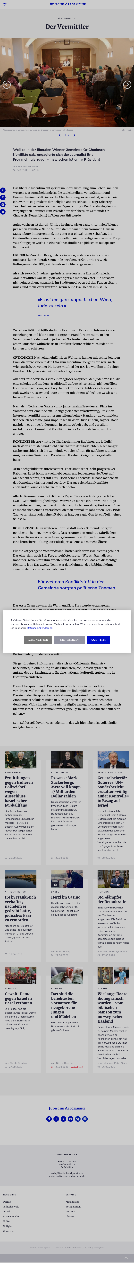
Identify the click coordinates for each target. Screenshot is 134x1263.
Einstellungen (69, 640)
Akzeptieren (98, 640)
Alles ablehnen (38, 640)
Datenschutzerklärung (39, 628)
